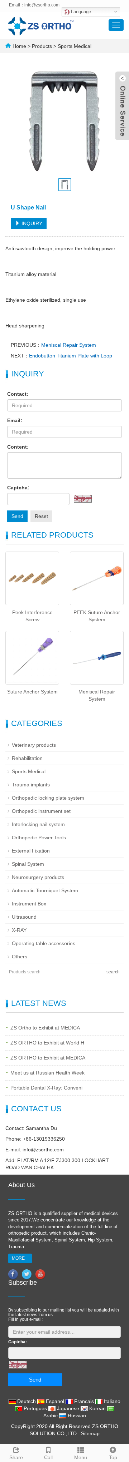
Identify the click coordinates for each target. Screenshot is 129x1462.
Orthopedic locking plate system (48, 798)
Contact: (17, 394)
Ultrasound (24, 917)
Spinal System (28, 864)
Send (17, 516)
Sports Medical (73, 46)
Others (19, 956)
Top (113, 1457)
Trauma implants (31, 784)
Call (48, 1457)
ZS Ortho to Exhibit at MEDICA (45, 1028)
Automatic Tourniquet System (45, 890)
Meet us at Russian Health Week (47, 1073)
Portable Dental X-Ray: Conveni (46, 1088)
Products (42, 46)
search (113, 971)
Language (80, 11)
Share (16, 1457)
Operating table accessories (43, 943)
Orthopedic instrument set (41, 811)
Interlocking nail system (38, 824)
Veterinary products (34, 745)
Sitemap (90, 1433)
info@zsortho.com (41, 5)
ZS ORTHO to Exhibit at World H (47, 1043)
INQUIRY (31, 223)
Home (19, 46)
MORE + (20, 1258)
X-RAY (19, 930)
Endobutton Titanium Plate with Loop (70, 356)
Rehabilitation (27, 758)
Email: (14, 420)
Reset (41, 516)
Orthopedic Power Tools (39, 837)
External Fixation (31, 851)
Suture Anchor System (32, 692)
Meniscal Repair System (68, 345)
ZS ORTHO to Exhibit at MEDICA (47, 1058)
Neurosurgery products (38, 877)
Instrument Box (29, 904)
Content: (18, 447)
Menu (80, 1457)
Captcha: (18, 487)
